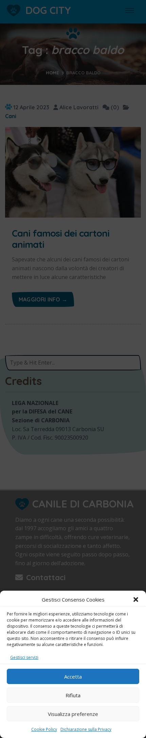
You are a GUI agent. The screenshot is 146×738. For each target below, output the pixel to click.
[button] (135, 599)
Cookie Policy (44, 729)
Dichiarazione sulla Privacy (85, 729)
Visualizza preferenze (73, 714)
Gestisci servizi (24, 657)
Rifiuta (73, 695)
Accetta (73, 676)
